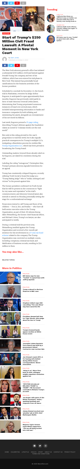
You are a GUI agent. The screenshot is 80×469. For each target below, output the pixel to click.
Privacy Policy (69, 452)
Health (33, 452)
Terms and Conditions (40, 454)
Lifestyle (25, 452)
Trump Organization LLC (12, 146)
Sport (40, 452)
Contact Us (58, 452)
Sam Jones (15, 57)
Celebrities (15, 452)
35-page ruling (32, 122)
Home (7, 452)
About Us (48, 452)
